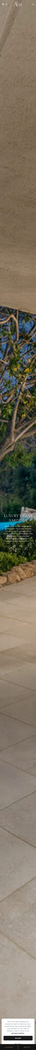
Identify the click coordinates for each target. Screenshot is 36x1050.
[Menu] (33, 4)
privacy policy (17, 1033)
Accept (18, 1038)
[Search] (3, 4)
